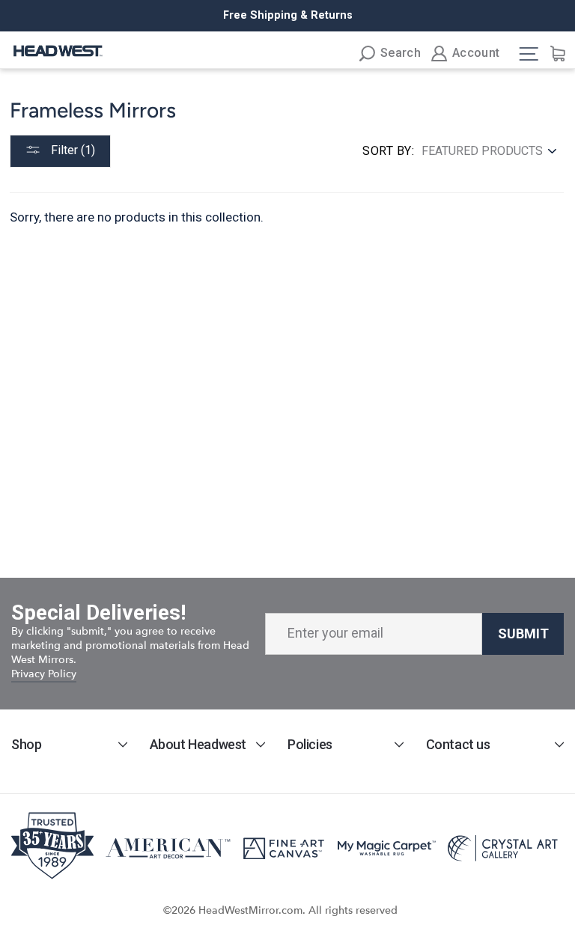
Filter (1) (71, 150)
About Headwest (198, 744)
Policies (310, 744)
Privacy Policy (43, 674)
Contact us (458, 744)
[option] (287, 15)
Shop (26, 744)
